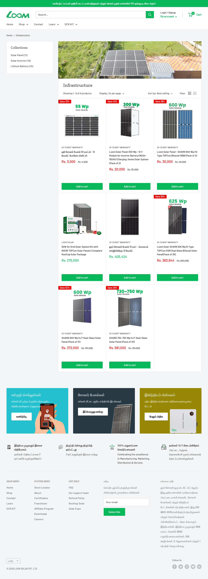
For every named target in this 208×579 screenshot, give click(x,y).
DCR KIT (69, 24)
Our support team (79, 492)
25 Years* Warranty (72, 147)
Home (9, 24)
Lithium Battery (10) (22, 66)
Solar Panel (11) (19, 55)
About (37, 492)
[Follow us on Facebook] (174, 566)
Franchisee (40, 503)
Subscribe (114, 511)
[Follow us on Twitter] (180, 566)
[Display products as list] (195, 93)
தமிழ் (10, 560)
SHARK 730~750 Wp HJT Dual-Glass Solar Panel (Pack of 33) (128, 339)
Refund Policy (76, 498)
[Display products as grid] (189, 93)
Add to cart (82, 186)
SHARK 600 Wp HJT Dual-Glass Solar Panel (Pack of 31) (81, 339)
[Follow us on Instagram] (187, 566)
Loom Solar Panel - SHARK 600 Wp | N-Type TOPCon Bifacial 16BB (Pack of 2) (177, 153)
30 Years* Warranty (167, 147)
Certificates (41, 498)
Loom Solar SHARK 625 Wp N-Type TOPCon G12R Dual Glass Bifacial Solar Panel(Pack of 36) (177, 250)
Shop (22, 24)
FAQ (71, 487)
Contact (38, 24)
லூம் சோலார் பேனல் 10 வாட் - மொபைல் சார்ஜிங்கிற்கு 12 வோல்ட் (128, 248)
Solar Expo (75, 508)
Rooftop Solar (76, 503)
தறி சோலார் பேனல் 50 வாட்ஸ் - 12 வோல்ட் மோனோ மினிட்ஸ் (78, 153)
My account (167, 16)
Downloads (40, 513)
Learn (52, 24)
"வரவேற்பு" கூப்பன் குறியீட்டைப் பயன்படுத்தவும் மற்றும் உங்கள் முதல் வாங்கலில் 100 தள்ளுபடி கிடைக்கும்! (104, 3)
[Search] (150, 14)
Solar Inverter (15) (21, 60)
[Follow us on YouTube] (193, 566)
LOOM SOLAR (68, 242)
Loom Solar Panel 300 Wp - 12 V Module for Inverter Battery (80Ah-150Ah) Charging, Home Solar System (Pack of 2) (128, 157)
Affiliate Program (44, 508)
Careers (38, 519)
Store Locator (42, 487)
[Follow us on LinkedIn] (199, 566)
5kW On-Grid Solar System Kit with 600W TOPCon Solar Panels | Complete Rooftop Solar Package (82, 250)
